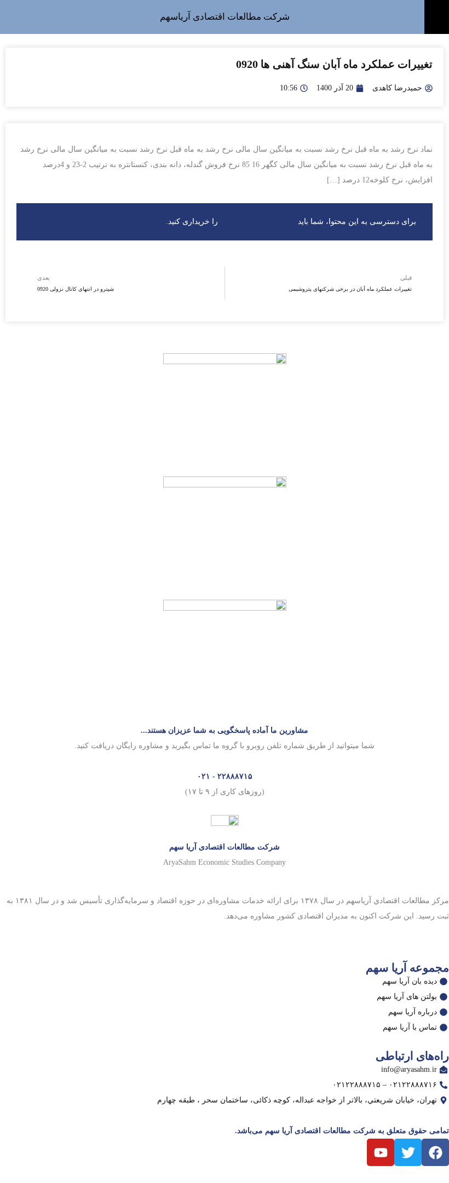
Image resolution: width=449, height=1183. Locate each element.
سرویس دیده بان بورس (258, 221)
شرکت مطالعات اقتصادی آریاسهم (225, 17)
